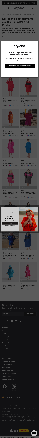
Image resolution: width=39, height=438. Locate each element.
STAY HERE (20, 70)
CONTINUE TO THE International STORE (20, 65)
